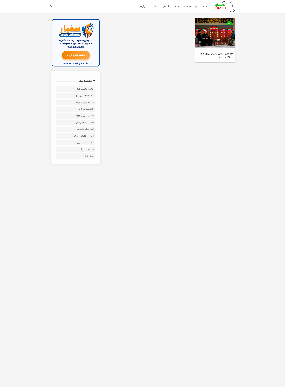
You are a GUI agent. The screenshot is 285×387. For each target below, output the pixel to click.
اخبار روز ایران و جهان (85, 116)
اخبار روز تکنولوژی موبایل (83, 136)
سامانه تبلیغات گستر (85, 89)
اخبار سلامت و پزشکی (85, 122)
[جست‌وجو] (51, 6)
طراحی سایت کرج (86, 109)
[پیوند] (224, 6)
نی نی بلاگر (89, 156)
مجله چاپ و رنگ (87, 149)
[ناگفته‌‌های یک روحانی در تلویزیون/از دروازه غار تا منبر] (215, 40)
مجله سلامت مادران (85, 142)
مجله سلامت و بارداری (84, 95)
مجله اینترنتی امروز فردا (84, 102)
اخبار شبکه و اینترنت (85, 129)
